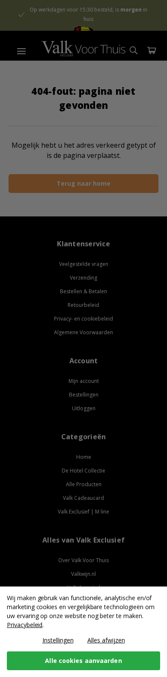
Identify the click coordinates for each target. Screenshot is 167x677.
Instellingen (58, 640)
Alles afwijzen (106, 640)
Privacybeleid (24, 625)
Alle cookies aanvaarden (83, 661)
